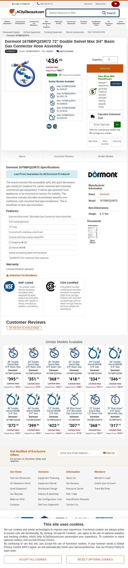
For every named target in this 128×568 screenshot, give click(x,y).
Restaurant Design (47, 488)
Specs (22, 156)
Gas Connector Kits (96, 32)
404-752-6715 (46, 4)
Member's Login (102, 478)
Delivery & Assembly (48, 494)
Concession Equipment (71, 22)
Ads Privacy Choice (43, 540)
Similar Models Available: (62, 81)
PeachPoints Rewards (77, 499)
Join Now (116, 83)
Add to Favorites (66, 51)
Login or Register (22, 4)
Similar (105, 156)
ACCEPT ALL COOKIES (33, 559)
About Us (71, 478)
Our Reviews (72, 483)
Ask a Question (105, 142)
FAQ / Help (71, 494)
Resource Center (75, 488)
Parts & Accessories (75, 32)
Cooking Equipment (53, 32)
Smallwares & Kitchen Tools (96, 23)
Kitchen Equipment (7, 22)
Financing (117, 141)
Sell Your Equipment (48, 504)
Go (117, 124)
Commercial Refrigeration (20, 22)
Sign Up (110, 452)
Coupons (14, 504)
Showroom (20, 478)
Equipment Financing (48, 478)
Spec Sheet (92, 141)
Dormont (11, 51)
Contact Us (72, 504)
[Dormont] (102, 173)
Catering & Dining (58, 22)
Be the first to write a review (24, 327)
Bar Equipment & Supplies (46, 24)
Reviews (64, 156)
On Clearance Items (109, 23)
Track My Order (102, 488)
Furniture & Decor (83, 22)
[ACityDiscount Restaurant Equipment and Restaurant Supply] (26, 11)
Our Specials (16, 494)
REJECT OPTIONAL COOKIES (95, 559)
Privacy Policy (113, 547)
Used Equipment (121, 22)
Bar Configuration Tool (50, 499)
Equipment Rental (47, 483)
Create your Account (105, 483)
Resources (100, 4)
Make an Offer (17, 499)
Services (88, 4)
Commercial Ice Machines (34, 23)
